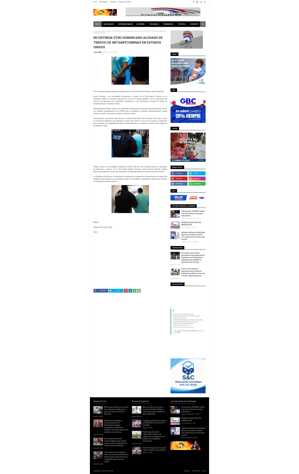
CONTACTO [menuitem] (194, 24)
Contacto (113, 2)
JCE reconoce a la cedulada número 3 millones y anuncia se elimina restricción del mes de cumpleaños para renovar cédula (116, 456)
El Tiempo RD (103, 2)
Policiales (108, 31)
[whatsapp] (205, 2)
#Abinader (176, 316)
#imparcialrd (181, 318)
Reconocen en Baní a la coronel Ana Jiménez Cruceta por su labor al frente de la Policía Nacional (116, 410)
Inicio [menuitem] (97, 24)
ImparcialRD (97, 52)
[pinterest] (179, 179)
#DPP (175, 318)
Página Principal (98, 31)
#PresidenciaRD (193, 316)
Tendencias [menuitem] (168, 24)
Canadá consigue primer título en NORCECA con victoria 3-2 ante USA (154, 423)
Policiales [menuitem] (153, 24)
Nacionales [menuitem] (108, 24)
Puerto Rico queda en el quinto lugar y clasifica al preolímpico (154, 449)
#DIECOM (184, 316)
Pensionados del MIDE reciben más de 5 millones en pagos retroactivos (193, 213)
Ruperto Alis (196, 471)
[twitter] (197, 2)
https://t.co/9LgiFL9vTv (181, 325)
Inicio (95, 2)
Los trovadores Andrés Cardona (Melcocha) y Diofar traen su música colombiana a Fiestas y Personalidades (115, 442)
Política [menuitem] (181, 24)
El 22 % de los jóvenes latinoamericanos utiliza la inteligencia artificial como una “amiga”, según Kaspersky (193, 272)
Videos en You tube (124, 2)
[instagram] (201, 2)
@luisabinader (178, 314)
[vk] (179, 184)
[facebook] (194, 2)
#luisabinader (189, 314)
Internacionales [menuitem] (125, 24)
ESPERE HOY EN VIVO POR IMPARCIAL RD (191, 224)
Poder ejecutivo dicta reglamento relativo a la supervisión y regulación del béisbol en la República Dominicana (154, 436)
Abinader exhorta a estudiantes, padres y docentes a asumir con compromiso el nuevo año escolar (193, 235)
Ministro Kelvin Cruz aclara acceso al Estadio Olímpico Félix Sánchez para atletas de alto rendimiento (154, 410)
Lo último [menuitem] (140, 24)
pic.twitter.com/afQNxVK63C (183, 327)
